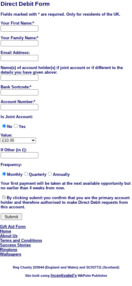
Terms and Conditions (21, 240)
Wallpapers (10, 254)
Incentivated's (64, 275)
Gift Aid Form (13, 226)
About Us (8, 236)
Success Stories (15, 245)
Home (5, 231)
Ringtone (8, 249)
